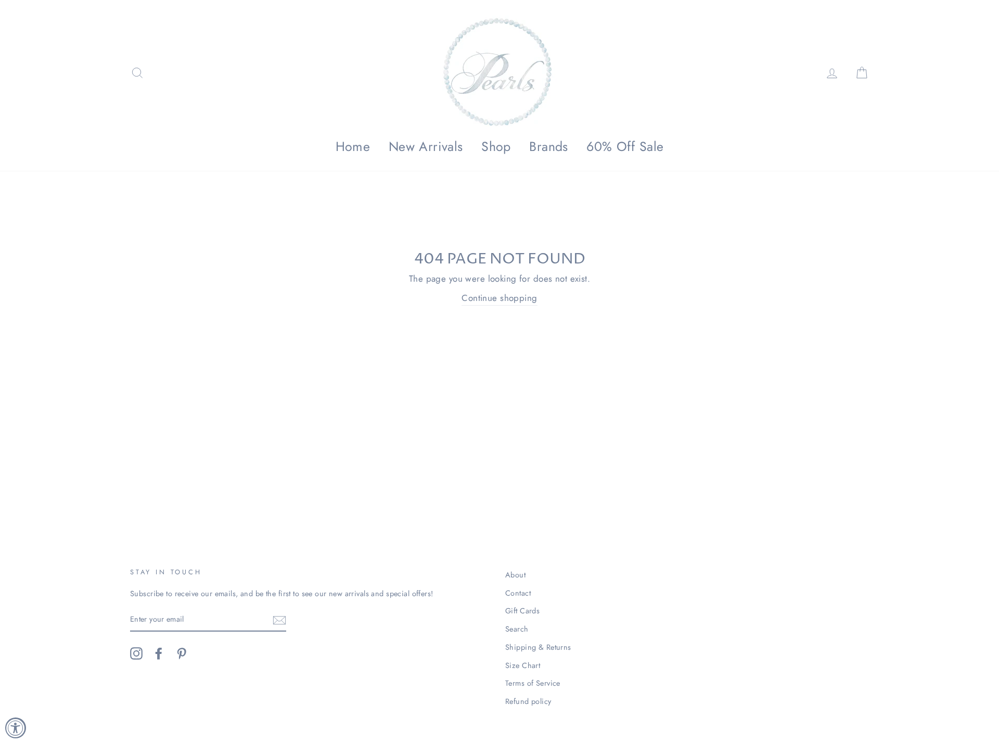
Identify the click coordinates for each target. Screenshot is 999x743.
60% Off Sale (624, 146)
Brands (548, 146)
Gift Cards (522, 611)
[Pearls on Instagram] (136, 653)
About (515, 575)
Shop (496, 146)
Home (353, 146)
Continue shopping (499, 298)
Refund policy (528, 701)
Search (517, 629)
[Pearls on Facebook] (158, 653)
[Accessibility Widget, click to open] (15, 727)
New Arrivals (426, 146)
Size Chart (522, 665)
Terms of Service (532, 683)
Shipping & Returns (538, 647)
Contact (518, 593)
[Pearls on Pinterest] (181, 653)
